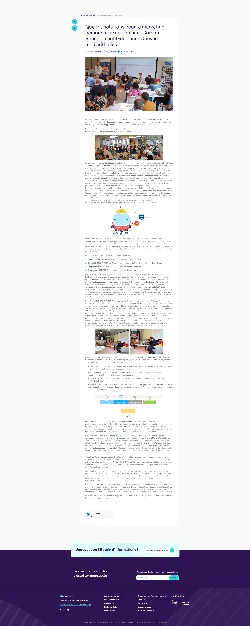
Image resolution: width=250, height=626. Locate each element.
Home (83, 16)
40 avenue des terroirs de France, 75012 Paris (75, 604)
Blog (90, 16)
